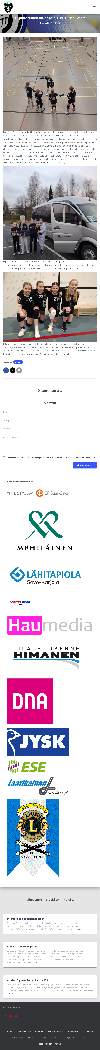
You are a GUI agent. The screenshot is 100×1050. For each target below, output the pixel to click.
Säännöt (84, 1038)
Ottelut (18, 362)
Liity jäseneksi (17, 1038)
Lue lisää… (77, 929)
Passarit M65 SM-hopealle (22, 946)
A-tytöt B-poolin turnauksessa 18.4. (28, 980)
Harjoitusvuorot (55, 1031)
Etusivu (10, 1031)
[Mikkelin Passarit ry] (9, 7)
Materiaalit (88, 1031)
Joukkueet (39, 1031)
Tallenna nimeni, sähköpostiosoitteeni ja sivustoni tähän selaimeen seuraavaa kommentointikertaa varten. (51, 457)
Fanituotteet (33, 1038)
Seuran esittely (24, 1031)
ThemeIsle (58, 1044)
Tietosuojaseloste (68, 1038)
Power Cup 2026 (49, 1038)
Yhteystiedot (73, 1031)
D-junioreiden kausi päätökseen (25, 918)
